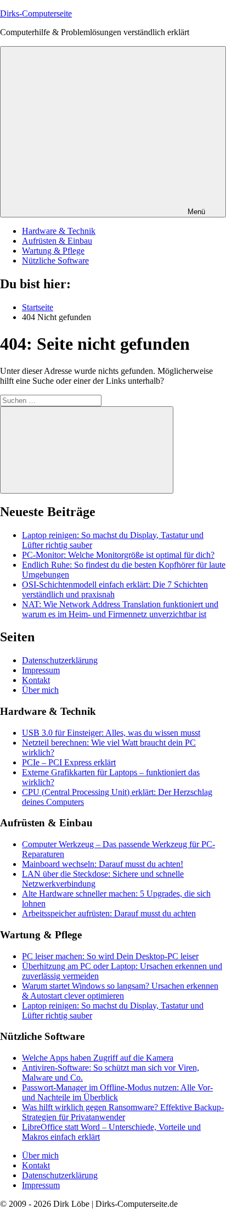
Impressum (41, 670)
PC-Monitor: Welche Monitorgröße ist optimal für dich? (118, 554)
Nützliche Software (55, 260)
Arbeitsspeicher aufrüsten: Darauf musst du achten (109, 913)
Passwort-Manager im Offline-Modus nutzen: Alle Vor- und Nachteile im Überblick (117, 1092)
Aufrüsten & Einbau (57, 240)
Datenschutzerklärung (60, 660)
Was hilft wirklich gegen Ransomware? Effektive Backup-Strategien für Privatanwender (123, 1112)
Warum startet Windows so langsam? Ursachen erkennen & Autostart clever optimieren (120, 990)
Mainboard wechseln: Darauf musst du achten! (102, 864)
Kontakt (36, 680)
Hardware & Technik (58, 231)
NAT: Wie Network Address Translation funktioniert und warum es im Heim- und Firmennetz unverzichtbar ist (120, 609)
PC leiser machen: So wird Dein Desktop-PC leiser (110, 956)
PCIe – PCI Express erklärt (69, 762)
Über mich (40, 690)
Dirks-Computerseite (36, 13)
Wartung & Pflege (53, 250)
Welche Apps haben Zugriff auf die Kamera (97, 1057)
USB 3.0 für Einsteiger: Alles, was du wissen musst (111, 732)
